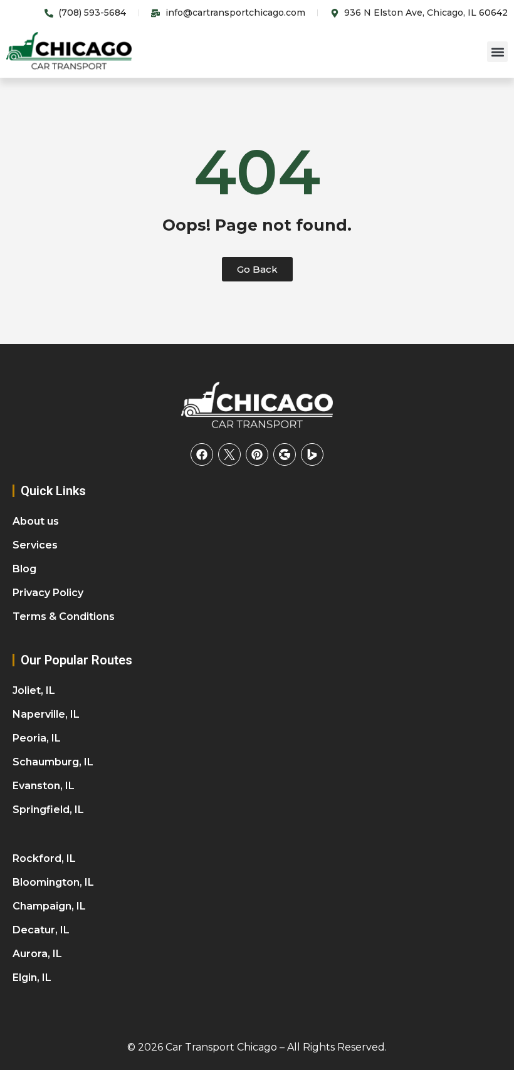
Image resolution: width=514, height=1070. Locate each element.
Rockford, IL (44, 858)
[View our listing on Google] (284, 454)
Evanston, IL (44, 786)
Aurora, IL (37, 954)
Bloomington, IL (53, 882)
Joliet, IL (34, 690)
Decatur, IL (41, 930)
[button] (497, 51)
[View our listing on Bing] (312, 454)
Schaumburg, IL (53, 762)
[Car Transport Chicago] (257, 406)
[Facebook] (202, 454)
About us (36, 521)
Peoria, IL (37, 738)
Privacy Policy (48, 593)
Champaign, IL (49, 906)
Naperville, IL (46, 714)
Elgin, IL (32, 977)
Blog (24, 569)
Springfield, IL (48, 810)
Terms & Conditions (64, 616)
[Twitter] (229, 454)
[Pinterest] (257, 454)
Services (35, 545)
